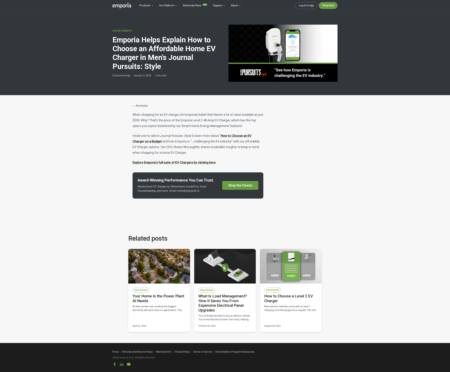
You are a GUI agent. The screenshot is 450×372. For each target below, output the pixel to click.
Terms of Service (202, 351)
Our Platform (166, 5)
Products (144, 5)
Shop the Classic (240, 185)
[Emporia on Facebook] (114, 364)
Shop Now (328, 5)
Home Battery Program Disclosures (234, 351)
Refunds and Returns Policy (137, 351)
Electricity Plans (194, 5)
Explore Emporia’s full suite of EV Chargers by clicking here (174, 162)
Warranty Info (163, 351)
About (234, 5)
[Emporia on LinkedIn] (122, 364)
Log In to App (306, 5)
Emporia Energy (121, 75)
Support (217, 5)
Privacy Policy (182, 351)
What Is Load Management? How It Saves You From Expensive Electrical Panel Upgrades (222, 303)
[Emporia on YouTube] (129, 364)
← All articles (140, 105)
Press (115, 351)
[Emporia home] (121, 5)
